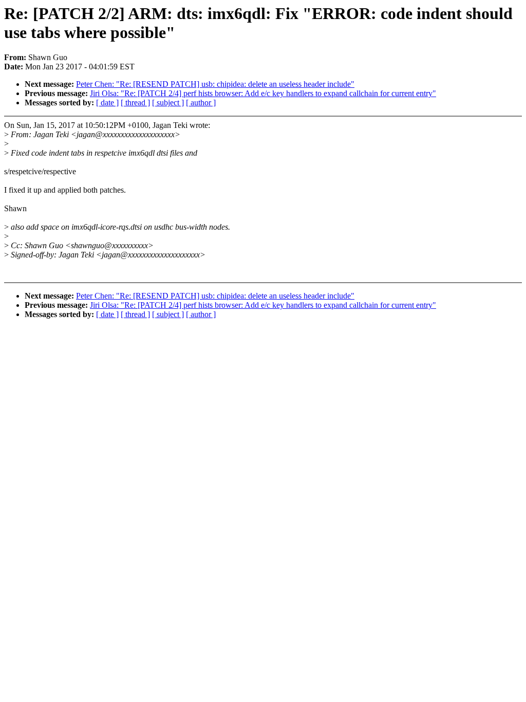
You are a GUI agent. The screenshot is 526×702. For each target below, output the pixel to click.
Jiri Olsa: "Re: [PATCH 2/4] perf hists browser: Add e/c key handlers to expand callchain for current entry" (263, 93)
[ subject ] (168, 102)
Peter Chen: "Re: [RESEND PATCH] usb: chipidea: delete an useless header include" (215, 84)
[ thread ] (135, 102)
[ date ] (107, 102)
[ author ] (201, 102)
